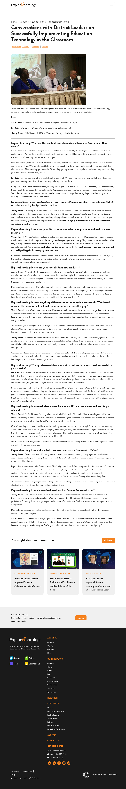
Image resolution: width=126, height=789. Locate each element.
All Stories (108, 540)
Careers (51, 735)
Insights (50, 722)
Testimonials (51, 692)
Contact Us (53, 740)
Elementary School (20, 46)
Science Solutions (53, 685)
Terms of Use (27, 771)
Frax (48, 674)
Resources (53, 703)
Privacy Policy (14, 771)
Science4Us (51, 677)
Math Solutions (52, 681)
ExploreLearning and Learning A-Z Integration (25, 778)
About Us (52, 638)
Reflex (45, 46)
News (49, 653)
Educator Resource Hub (55, 711)
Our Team (50, 649)
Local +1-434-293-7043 (58, 754)
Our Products (55, 659)
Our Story (51, 646)
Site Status (51, 688)
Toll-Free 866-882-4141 (58, 750)
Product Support (53, 715)
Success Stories (52, 718)
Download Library (53, 725)
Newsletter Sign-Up (56, 757)
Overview (50, 642)
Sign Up (81, 617)
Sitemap (12, 774)
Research (52, 698)
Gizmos (35, 46)
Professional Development (56, 729)
